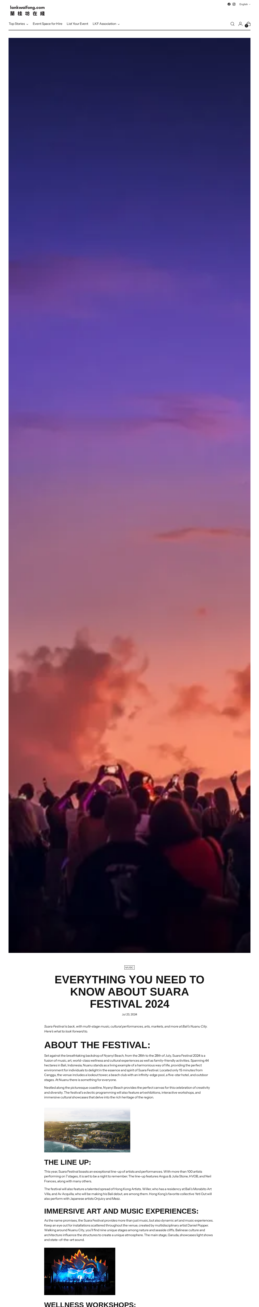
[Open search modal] (232, 24)
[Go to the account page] (240, 24)
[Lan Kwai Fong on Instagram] (234, 4)
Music (129, 967)
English (243, 4)
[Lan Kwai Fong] (27, 10)
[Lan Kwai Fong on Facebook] (229, 4)
